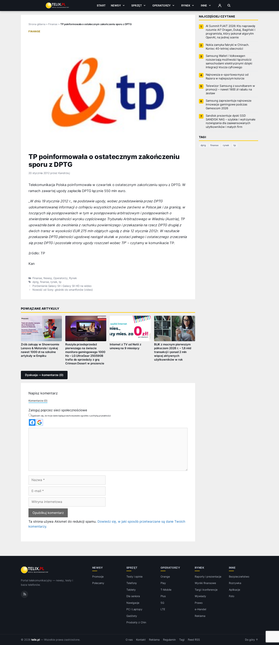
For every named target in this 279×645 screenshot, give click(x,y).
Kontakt (141, 639)
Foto (231, 596)
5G (162, 602)
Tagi (181, 639)
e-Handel (200, 609)
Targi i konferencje (206, 589)
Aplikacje (234, 589)
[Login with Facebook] (32, 422)
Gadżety (131, 615)
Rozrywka (235, 583)
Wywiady (200, 596)
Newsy (116, 5)
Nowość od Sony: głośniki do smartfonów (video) (62, 289)
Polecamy (98, 583)
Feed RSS (194, 639)
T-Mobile (166, 589)
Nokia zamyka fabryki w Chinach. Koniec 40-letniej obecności (227, 46)
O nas (129, 639)
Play (163, 583)
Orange (165, 576)
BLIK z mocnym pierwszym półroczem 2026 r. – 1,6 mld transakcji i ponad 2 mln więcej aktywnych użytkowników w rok (172, 352)
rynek (53, 281)
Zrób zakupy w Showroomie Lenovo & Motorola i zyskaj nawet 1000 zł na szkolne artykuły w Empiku (40, 350)
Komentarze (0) (37, 400)
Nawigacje (133, 602)
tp (60, 281)
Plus (163, 596)
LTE (163, 609)
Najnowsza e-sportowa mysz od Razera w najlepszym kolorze (227, 76)
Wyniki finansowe (205, 583)
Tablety (131, 589)
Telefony (131, 583)
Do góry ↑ (251, 639)
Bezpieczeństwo (239, 576)
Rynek (185, 5)
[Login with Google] (39, 422)
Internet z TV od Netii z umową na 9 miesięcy (125, 346)
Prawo (199, 602)
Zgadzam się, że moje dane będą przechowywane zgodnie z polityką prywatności (71, 415)
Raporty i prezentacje (208, 576)
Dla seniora (133, 596)
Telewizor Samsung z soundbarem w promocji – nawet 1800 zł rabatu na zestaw (230, 89)
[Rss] (24, 594)
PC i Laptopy (134, 609)
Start (101, 5)
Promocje (98, 576)
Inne (204, 5)
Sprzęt (136, 5)
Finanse (53, 24)
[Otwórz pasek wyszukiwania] (229, 5)
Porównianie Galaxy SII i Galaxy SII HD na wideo (61, 285)
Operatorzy (161, 5)
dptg (35, 281)
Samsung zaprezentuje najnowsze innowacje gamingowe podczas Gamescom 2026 (228, 104)
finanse (44, 281)
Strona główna (36, 24)
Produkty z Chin (136, 622)
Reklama (200, 615)
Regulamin (169, 639)
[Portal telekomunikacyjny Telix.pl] (35, 570)
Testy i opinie (134, 576)
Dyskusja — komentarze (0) (44, 375)
